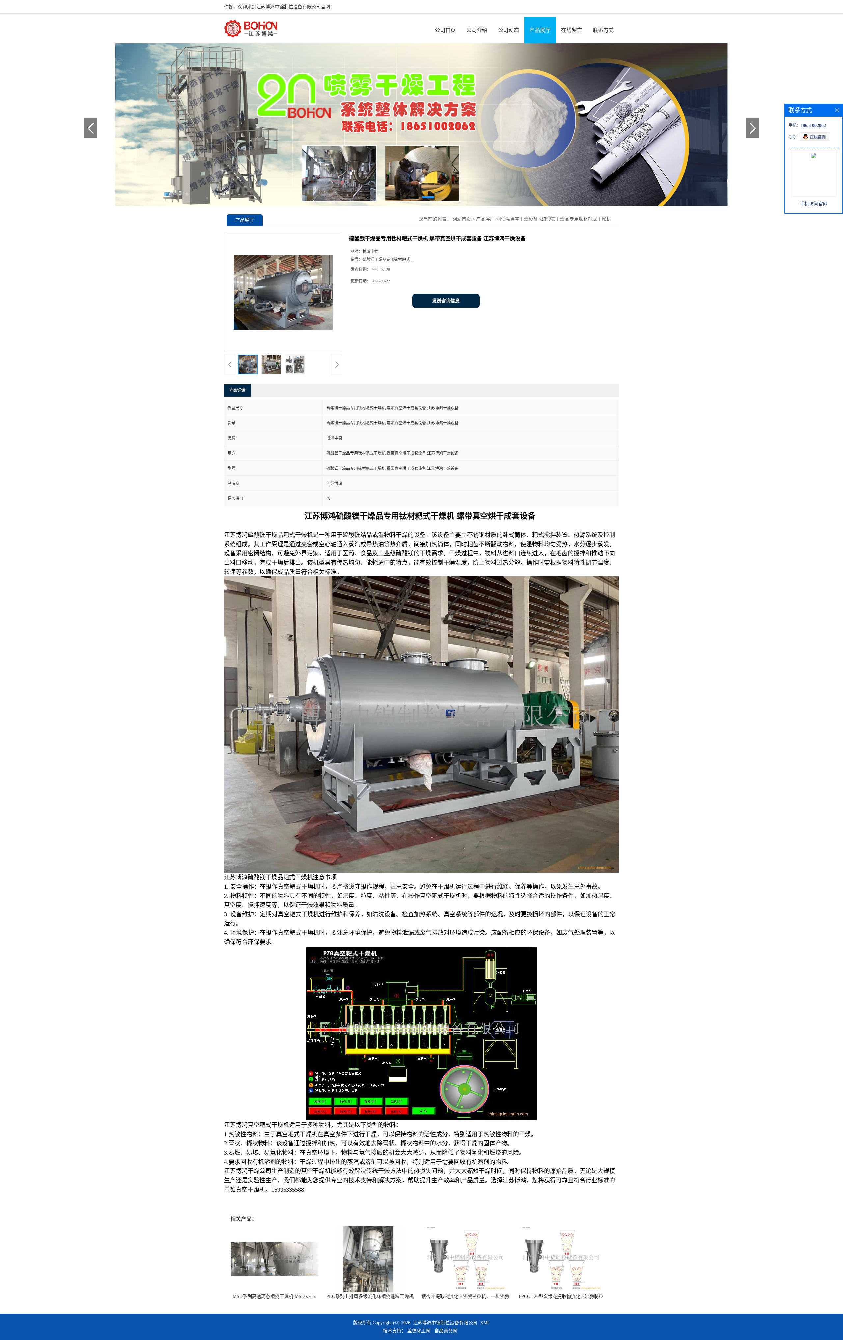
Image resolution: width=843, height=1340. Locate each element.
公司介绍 (476, 30)
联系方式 (603, 30)
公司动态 (508, 30)
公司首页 (445, 30)
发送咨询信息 (446, 300)
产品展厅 (540, 30)
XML (485, 1322)
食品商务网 (445, 1330)
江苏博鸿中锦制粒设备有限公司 (445, 1322)
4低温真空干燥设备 (518, 219)
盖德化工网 (418, 1330)
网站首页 (461, 219)
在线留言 (571, 30)
